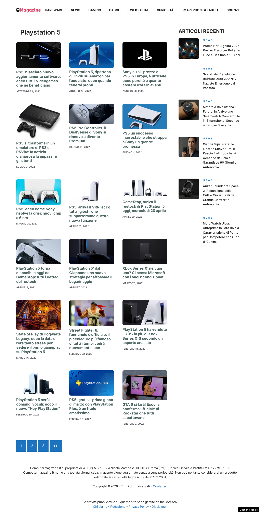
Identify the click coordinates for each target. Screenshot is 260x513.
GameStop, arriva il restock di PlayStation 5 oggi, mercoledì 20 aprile (144, 206)
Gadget (115, 10)
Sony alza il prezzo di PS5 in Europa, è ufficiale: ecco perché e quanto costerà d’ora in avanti (144, 78)
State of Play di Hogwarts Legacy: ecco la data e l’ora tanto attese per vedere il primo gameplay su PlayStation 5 (38, 343)
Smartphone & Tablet (200, 10)
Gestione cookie (249, 509)
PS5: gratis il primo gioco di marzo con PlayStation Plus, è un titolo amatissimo (91, 406)
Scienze (233, 10)
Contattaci (160, 486)
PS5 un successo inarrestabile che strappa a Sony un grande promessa (144, 140)
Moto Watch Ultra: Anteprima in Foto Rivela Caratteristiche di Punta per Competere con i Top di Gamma (221, 232)
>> (56, 446)
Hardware (54, 10)
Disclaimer (159, 507)
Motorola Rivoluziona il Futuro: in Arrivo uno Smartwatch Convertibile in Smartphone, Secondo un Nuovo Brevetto (221, 116)
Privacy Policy (139, 507)
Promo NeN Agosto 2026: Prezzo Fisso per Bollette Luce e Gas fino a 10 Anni (221, 50)
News (75, 10)
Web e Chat (139, 10)
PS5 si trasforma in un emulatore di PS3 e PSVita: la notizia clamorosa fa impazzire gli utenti (36, 152)
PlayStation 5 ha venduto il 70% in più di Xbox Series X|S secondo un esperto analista (144, 336)
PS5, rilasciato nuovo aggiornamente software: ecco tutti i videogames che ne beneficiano (38, 78)
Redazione (118, 507)
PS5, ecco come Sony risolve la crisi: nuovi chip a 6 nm (38, 213)
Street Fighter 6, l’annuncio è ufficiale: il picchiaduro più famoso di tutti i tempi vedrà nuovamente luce (90, 339)
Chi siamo (100, 507)
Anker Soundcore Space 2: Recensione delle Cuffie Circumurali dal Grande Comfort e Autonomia (221, 195)
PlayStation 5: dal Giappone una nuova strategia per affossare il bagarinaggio (90, 275)
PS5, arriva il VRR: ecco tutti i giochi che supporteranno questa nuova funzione (89, 213)
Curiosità (165, 10)
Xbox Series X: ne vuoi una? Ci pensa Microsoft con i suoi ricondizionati (143, 272)
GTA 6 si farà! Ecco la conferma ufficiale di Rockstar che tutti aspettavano (140, 411)
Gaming (94, 10)
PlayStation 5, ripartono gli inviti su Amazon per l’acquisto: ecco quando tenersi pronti (90, 78)
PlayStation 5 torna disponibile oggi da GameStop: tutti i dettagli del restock (38, 275)
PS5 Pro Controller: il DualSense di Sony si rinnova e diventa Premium (87, 134)
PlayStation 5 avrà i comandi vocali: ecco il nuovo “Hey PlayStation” (38, 404)
